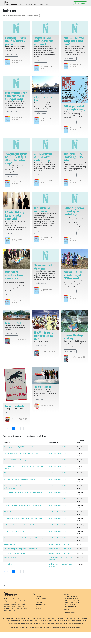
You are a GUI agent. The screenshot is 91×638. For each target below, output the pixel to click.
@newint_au (73, 596)
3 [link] (13, 428)
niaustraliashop (75, 602)
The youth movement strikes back (43, 267)
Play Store (73, 606)
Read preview (10, 413)
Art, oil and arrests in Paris (43, 98)
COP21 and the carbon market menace (43, 209)
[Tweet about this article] (14, 62)
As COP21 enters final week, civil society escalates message (43, 157)
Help (37, 606)
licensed (65, 623)
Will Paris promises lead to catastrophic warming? (74, 107)
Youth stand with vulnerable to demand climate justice (14, 275)
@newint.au (74, 598)
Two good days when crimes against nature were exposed (43, 41)
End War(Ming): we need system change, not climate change (74, 211)
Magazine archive (41, 598)
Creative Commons (77, 623)
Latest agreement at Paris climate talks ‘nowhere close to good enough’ (16, 96)
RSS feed (38, 608)
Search (36, 4)
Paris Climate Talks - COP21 (57, 447)
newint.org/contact (70, 612)
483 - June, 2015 (16, 419)
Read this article (11, 55)
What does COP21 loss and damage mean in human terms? (74, 41)
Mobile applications (41, 604)
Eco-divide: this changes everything (74, 336)
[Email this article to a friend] (12, 62)
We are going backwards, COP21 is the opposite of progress (15, 41)
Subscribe (29, 4)
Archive (22, 4)
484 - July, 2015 (16, 339)
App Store (72, 604)
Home (4, 580)
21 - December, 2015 (17, 60)
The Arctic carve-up (42, 387)
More (48, 4)
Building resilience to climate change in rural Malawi (73, 157)
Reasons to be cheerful (14, 406)
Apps (42, 4)
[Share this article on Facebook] (17, 62)
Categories (11, 580)
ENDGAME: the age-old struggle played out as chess (43, 336)
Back (5, 586)
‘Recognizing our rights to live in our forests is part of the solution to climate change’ (16, 158)
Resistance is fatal (13, 323)
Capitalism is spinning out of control (60, 544)
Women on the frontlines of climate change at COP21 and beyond (74, 275)
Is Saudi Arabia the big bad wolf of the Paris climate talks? (14, 216)
